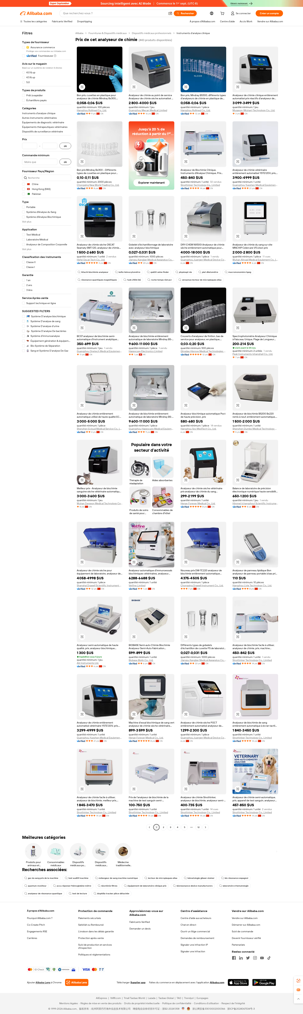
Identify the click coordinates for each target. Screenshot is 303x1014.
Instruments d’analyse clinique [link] (193, 33)
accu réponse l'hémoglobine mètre (74, 886)
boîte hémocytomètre (129, 272)
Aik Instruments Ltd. (88, 663)
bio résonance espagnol (236, 878)
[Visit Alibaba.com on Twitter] (248, 958)
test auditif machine (78, 878)
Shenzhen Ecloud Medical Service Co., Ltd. (99, 428)
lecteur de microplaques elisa (162, 878)
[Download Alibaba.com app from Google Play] (264, 982)
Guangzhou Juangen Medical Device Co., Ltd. (203, 259)
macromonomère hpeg (239, 272)
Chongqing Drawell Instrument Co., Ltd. (202, 585)
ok (65, 145)
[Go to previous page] (149, 827)
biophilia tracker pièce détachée (113, 893)
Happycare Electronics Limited (145, 351)
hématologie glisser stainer (200, 878)
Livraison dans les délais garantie (96, 931)
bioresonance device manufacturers (195, 886)
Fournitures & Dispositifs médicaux (108, 33)
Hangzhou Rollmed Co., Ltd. (92, 110)
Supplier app (138, 982)
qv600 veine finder (159, 272)
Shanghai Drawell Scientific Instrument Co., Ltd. (99, 585)
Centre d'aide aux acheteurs (196, 918)
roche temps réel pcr (161, 280)
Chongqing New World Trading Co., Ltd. (98, 185)
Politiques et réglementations (94, 954)
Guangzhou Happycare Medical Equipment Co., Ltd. (151, 428)
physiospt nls (185, 272)
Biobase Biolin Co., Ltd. (141, 660)
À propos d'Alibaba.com (40, 910)
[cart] (223, 13)
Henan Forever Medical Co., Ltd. (198, 503)
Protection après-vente (91, 938)
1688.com (115, 998)
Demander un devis (140, 928)
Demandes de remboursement (197, 938)
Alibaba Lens (43, 982)
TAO (179, 998)
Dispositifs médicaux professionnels (151, 33)
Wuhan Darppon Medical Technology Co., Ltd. (99, 503)
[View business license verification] (183, 1008)
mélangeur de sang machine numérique (118, 878)
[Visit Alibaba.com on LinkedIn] (241, 958)
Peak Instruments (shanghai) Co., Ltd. (253, 354)
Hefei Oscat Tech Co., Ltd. (91, 259)
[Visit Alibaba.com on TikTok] (269, 958)
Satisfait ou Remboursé (91, 924)
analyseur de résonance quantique (45, 893)
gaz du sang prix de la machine (43, 878)
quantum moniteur (37, 886)
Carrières (32, 938)
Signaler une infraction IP (194, 944)
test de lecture (79, 893)
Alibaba (79, 33)
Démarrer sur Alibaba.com (246, 924)
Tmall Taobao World (134, 998)
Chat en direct (188, 924)
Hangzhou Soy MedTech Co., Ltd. (198, 428)
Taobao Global (166, 998)
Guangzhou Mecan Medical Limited (148, 110)
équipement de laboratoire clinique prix (146, 886)
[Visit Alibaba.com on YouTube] (262, 958)
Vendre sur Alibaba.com (245, 918)
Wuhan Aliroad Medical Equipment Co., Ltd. (255, 259)
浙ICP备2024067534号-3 (241, 1008)
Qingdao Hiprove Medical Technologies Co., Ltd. (203, 351)
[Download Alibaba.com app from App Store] (238, 982)
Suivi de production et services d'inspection (95, 946)
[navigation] (46, 430)
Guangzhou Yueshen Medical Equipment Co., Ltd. (255, 185)
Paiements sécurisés (89, 918)
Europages (202, 998)
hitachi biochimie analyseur (94, 272)
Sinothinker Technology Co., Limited (200, 185)
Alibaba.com (217, 982)
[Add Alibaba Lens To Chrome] (76, 982)
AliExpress (101, 998)
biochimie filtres (109, 886)
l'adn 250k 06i (134, 280)
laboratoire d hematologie (235, 886)
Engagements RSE (37, 931)
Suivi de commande (242, 931)
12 (198, 827)
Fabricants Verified (139, 922)
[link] (298, 980)
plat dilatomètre (210, 272)
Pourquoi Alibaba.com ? (39, 918)
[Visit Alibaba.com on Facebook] (234, 958)
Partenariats (238, 944)
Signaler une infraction (193, 951)
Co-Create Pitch (36, 924)
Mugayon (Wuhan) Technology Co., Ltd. (254, 110)
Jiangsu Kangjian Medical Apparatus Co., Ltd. (151, 259)
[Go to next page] (205, 827)
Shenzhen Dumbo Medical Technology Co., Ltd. (255, 428)
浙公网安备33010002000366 (208, 1008)
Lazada (151, 998)
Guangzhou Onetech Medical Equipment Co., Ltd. (99, 351)
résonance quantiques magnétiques (99, 280)
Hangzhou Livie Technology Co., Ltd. (252, 585)
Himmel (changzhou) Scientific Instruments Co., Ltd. (255, 503)
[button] (170, 13)
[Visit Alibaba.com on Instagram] (255, 958)
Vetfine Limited (137, 585)
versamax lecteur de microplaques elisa (201, 280)
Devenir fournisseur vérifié (246, 938)
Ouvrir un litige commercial (195, 931)
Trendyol (189, 998)
